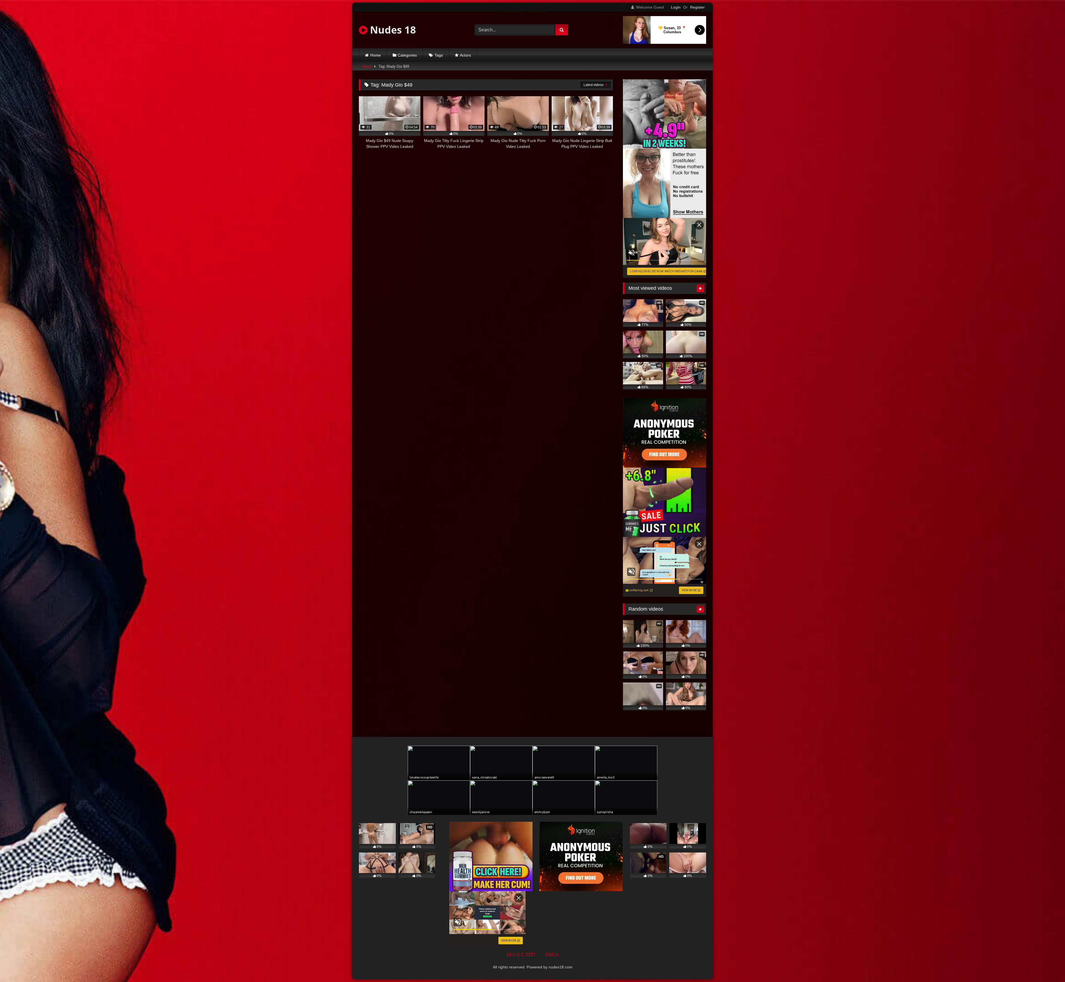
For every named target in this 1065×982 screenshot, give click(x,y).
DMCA (552, 954)
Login (676, 7)
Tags (439, 55)
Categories (407, 55)
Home (375, 55)
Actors (465, 55)
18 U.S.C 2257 (521, 954)
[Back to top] (1048, 965)
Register (697, 7)
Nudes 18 (391, 30)
